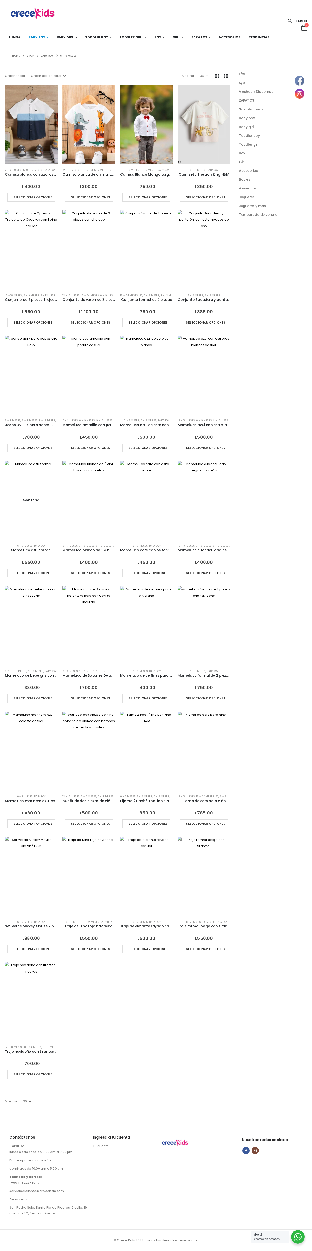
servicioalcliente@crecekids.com (36, 1191)
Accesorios (230, 37)
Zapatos (199, 37)
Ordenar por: (15, 75)
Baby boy (37, 37)
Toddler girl (131, 37)
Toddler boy (96, 37)
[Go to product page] (31, 124)
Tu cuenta (101, 1146)
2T (6, 170)
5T (216, 796)
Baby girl (65, 37)
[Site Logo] (35, 13)
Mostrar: (188, 75)
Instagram (255, 1150)
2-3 (7, 671)
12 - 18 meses (71, 170)
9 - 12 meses (34, 170)
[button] (297, 21)
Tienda (14, 37)
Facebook (246, 1150)
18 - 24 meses (90, 170)
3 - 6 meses (131, 170)
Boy (157, 37)
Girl (176, 37)
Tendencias (259, 37)
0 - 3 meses (70, 420)
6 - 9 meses (17, 170)
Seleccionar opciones (33, 197)
